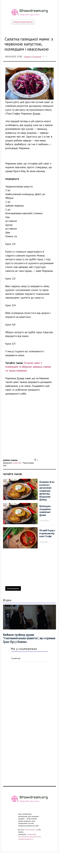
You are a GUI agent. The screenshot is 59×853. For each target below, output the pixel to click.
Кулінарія (37, 56)
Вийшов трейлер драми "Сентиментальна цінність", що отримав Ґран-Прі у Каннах (29, 638)
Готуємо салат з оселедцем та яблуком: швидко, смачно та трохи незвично (28, 366)
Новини (27, 56)
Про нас (29, 836)
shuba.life (17, 462)
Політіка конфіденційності (29, 837)
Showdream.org (31, 829)
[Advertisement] (29, 428)
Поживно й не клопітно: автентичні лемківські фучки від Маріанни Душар (46, 491)
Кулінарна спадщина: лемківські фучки (45, 511)
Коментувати (13, 588)
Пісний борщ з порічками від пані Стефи (47, 533)
